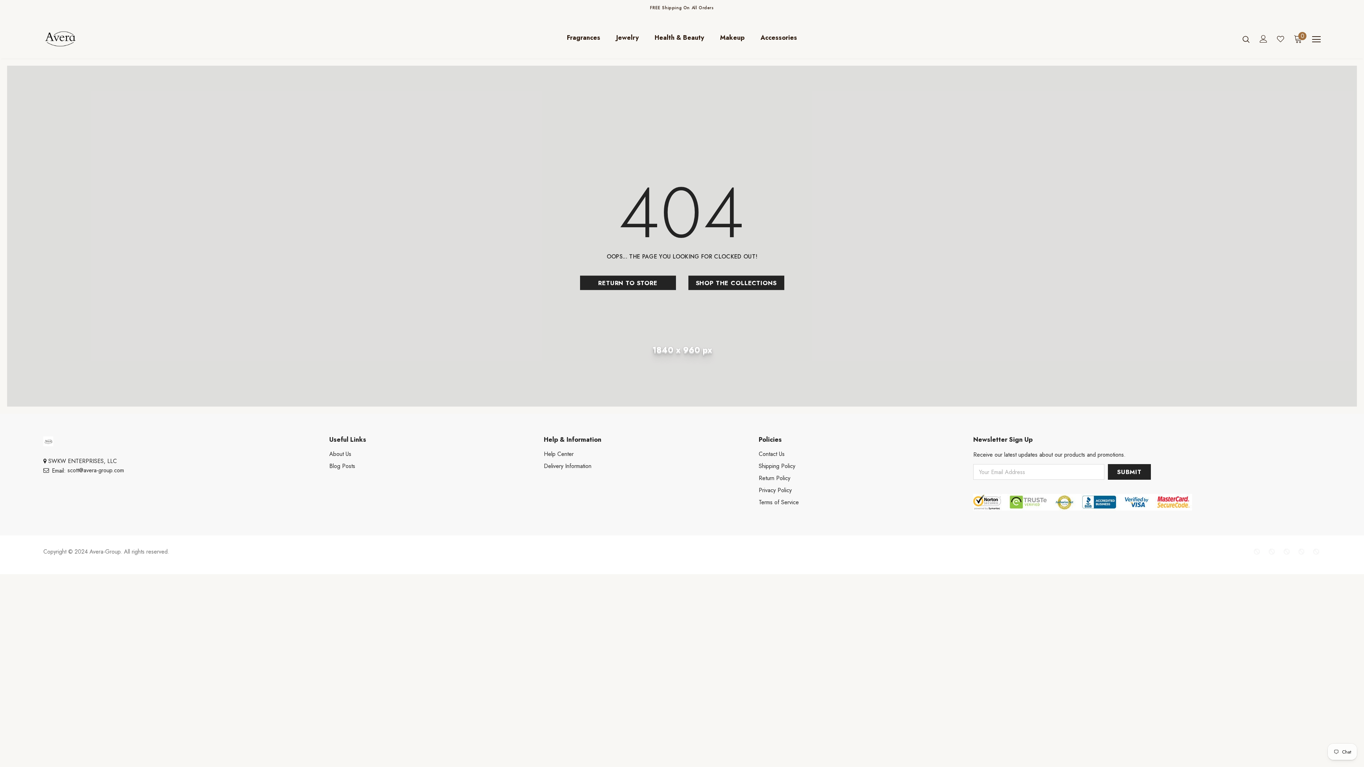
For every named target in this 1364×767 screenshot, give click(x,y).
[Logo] (85, 39)
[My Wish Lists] (1280, 39)
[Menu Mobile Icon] (1316, 39)
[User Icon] (1263, 39)
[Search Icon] (1246, 39)
